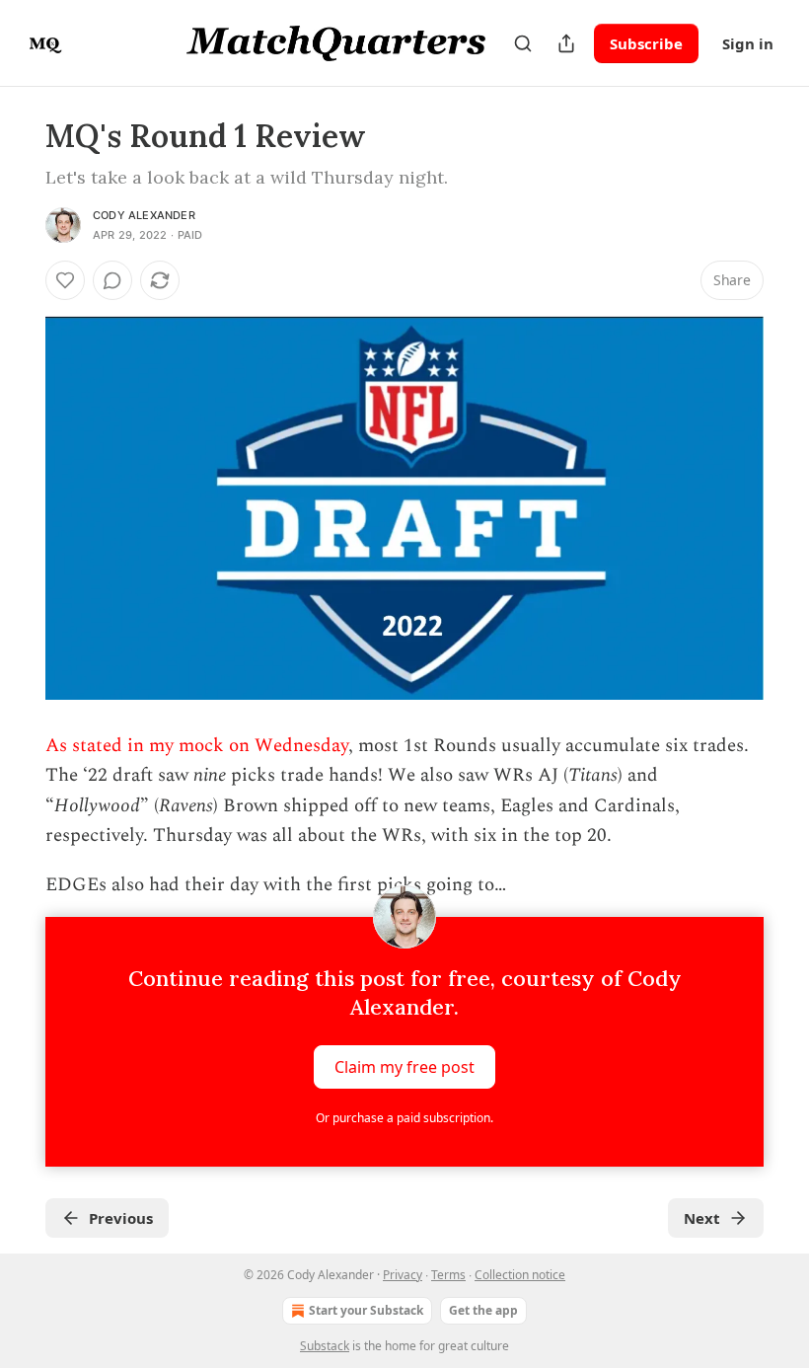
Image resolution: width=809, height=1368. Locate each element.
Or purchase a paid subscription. (404, 1117)
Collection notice (520, 1274)
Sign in (747, 43)
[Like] (65, 280)
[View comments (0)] (112, 280)
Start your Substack (366, 1310)
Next (702, 1218)
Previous (121, 1218)
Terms (448, 1274)
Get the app (483, 1310)
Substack (324, 1345)
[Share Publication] (566, 43)
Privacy (402, 1274)
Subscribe (646, 43)
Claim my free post (404, 1066)
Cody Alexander (144, 215)
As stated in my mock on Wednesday (196, 745)
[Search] (523, 43)
